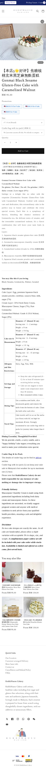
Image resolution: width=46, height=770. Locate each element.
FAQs (8, 673)
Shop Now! (8, 2)
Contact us (10, 667)
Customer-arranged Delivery (17, 661)
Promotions (7, 101)
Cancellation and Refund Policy (18, 670)
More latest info (12, 664)
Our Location (11, 658)
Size (3, 118)
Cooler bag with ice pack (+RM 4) (16, 128)
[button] (3, 11)
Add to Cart (23, 151)
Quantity (5, 138)
